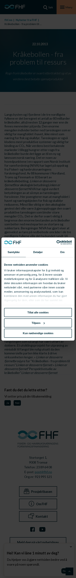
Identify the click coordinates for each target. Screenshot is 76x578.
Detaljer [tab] (38, 252)
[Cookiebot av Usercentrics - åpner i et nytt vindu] (56, 242)
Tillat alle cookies (38, 312)
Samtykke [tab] (14, 252)
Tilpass (36, 322)
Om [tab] (62, 252)
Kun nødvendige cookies (38, 333)
